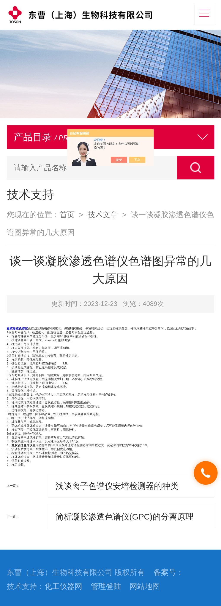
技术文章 (103, 214)
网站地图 (145, 586)
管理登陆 (106, 586)
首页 (67, 214)
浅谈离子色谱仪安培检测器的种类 (116, 486)
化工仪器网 (63, 586)
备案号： (168, 572)
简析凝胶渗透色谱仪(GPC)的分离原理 (124, 516)
